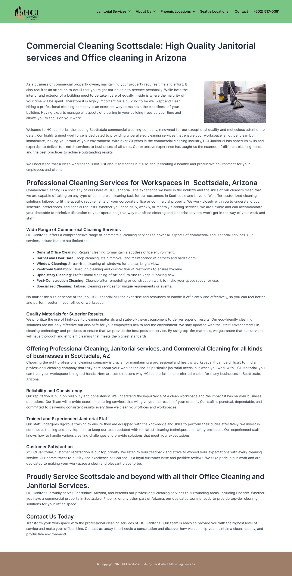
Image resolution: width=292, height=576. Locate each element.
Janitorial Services (112, 11)
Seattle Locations (214, 11)
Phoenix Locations (176, 11)
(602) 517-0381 (267, 11)
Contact (241, 11)
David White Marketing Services (174, 564)
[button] (130, 11)
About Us (143, 11)
